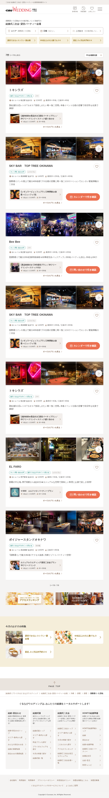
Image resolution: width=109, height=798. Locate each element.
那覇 (79, 693)
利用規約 (22, 780)
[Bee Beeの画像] (54, 224)
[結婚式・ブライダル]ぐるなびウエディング (22, 693)
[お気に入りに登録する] (97, 90)
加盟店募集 (95, 780)
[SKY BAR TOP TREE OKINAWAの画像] (54, 148)
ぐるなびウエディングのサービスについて (47, 786)
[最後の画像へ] (98, 72)
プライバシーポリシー (45, 780)
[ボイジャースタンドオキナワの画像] (54, 522)
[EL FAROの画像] (54, 449)
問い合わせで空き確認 (85, 270)
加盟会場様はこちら (80, 780)
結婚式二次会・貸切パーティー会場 (54, 693)
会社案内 (13, 780)
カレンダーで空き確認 (85, 197)
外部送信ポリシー (64, 780)
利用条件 (31, 780)
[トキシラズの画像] (54, 72)
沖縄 (72, 693)
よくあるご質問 (72, 786)
